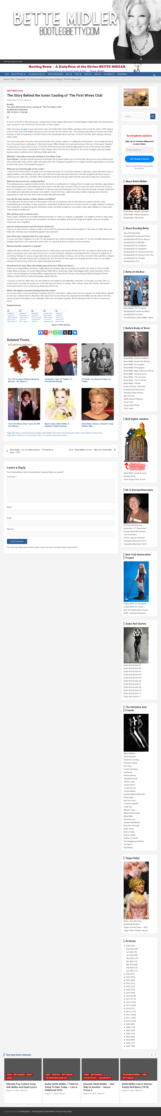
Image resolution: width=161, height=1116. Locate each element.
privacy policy (148, 166)
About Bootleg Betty (132, 233)
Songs (9, 1078)
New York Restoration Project (136, 610)
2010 (128, 1021)
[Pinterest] (45, 331)
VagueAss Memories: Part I (135, 541)
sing (72, 134)
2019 (128, 993)
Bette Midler (47, 433)
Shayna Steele (129, 835)
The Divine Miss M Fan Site (56, 1078)
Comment (12, 477)
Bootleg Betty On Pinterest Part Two (139, 255)
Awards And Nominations (55, 74)
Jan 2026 (130, 971)
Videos (77, 74)
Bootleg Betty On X (131, 261)
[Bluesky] (75, 331)
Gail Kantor (128, 772)
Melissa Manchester (132, 813)
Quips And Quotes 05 (132, 678)
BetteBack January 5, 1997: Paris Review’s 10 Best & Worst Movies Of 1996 (61, 317)
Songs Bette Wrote (131, 405)
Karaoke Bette (129, 476)
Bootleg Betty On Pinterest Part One (138, 252)
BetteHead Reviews (132, 924)
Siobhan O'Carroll (131, 838)
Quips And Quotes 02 (132, 668)
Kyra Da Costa (129, 800)
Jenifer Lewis (129, 782)
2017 (128, 999)
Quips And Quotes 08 (132, 687)
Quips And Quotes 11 (132, 696)
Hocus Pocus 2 (90, 1078)
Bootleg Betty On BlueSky (134, 242)
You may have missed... (19, 1054)
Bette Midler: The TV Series (135, 308)
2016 (128, 1002)
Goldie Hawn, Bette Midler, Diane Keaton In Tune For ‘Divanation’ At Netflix (48, 317)
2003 (128, 1043)
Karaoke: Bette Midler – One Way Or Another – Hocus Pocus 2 (98, 1087)
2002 (128, 1046)
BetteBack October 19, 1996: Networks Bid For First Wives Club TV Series (12, 317)
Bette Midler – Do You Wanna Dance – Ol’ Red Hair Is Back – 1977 (31, 451)
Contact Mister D (122, 74)
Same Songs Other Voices (135, 479)
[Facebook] (40, 331)
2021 (128, 986)
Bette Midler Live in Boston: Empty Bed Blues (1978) (137, 1086)
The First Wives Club (33, 435)
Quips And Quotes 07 (132, 684)
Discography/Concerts (36, 74)
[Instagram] (60, 331)
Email (9, 518)
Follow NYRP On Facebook (135, 604)
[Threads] (70, 331)
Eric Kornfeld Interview (133, 525)
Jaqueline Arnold (130, 778)
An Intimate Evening (130, 1075)
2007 (128, 1030)
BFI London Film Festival (62, 433)
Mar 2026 (130, 964)
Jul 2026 (129, 952)
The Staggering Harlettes (134, 841)
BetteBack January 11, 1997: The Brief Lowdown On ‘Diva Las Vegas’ (37, 317)
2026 (128, 946)
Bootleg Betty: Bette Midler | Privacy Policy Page (52, 1111)
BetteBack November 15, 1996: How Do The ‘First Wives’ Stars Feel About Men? (24, 317)
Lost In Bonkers (130, 534)
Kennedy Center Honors (133, 393)
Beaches (55, 1075)
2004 (128, 1040)
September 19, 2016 (15, 100)
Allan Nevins (16, 433)
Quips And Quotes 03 (132, 671)
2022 (128, 983)
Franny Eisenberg (131, 769)
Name (9, 507)
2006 (128, 1033)
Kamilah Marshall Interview (135, 531)
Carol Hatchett (130, 756)
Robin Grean (129, 829)
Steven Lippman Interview (134, 538)
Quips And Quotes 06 (132, 681)
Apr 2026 (130, 961)
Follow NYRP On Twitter (133, 607)
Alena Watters (129, 753)
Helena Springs (130, 775)
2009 (128, 1024)
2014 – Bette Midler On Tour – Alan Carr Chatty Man (90, 450)
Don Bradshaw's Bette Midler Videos (138, 317)
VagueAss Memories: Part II (135, 544)
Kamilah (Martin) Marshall (134, 794)
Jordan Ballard (129, 791)
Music (68, 74)
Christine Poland (130, 763)
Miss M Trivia (129, 396)
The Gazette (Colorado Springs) (54, 435)
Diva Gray (127, 766)
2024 (128, 977)
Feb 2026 (130, 968)
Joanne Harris (129, 785)
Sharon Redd (129, 832)
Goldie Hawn (97, 433)
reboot (24, 147)
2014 (128, 1008)
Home (7, 74)
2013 (128, 1012)
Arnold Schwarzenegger (31, 433)
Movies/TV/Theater (17, 74)
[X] (65, 331)
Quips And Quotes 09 (132, 690)
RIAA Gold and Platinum (133, 399)
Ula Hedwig (128, 847)
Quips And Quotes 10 (132, 693)
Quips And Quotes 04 (132, 674)
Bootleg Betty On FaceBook (135, 245)
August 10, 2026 (89, 1094)
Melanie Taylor (129, 810)
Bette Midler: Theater (132, 383)
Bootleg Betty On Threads (134, 258)
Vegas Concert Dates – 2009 (136, 927)
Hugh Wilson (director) (15, 435)
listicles (90, 141)
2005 (128, 1037)
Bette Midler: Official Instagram (136, 214)
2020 (128, 990)
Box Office (76, 433)
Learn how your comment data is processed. (58, 547)
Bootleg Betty (24, 1111)
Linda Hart (128, 807)
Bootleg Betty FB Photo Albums (137, 239)
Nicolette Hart (129, 819)
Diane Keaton (86, 433)
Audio (9, 1075)
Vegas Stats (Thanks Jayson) (136, 930)
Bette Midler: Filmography (134, 368)
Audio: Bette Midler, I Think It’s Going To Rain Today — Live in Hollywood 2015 (61, 1087)
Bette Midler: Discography (134, 364)
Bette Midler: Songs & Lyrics (135, 374)
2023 (128, 980)
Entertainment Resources (134, 389)
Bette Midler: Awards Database (136, 211)
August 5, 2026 (128, 1090)
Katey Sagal (128, 797)
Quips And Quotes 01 (132, 665)
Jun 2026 (130, 955)
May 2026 (130, 958)
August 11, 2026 (50, 1094)
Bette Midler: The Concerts (135, 377)
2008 (128, 1027)
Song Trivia (128, 402)
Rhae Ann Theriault (131, 825)
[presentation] (152, 1055)
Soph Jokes (128, 408)
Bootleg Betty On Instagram (135, 249)
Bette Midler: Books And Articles (137, 361)
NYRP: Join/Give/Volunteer (135, 613)
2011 (128, 1018)
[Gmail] (50, 331)
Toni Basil (128, 844)
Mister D (28, 100)
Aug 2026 (130, 949)
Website (10, 529)
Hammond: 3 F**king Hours (135, 528)
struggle (24, 129)
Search (152, 116)
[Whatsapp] (55, 331)
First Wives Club (15, 91)
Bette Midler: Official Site (134, 218)
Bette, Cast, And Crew (133, 921)
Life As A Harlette (131, 804)
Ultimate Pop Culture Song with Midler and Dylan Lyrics (21, 1086)
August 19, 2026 (12, 1090)
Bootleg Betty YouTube (133, 314)
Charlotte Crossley (131, 760)
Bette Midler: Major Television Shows (139, 371)
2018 (128, 996)
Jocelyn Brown (130, 788)
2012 (128, 1015)
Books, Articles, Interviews (134, 386)
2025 (128, 974)
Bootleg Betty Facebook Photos (137, 236)
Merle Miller (128, 816)
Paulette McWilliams (132, 822)
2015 (128, 1005)
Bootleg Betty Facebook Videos (137, 311)
